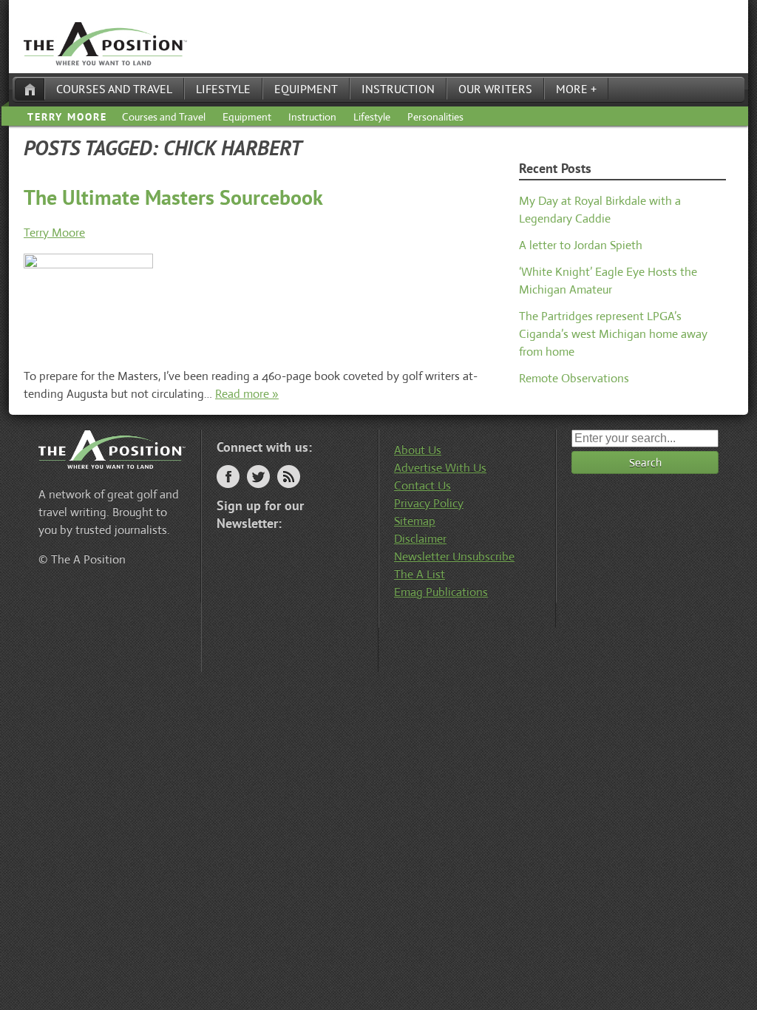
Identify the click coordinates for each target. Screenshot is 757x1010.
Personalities (435, 116)
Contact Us (422, 485)
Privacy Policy (429, 503)
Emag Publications (441, 592)
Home (29, 89)
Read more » (247, 393)
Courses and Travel (114, 88)
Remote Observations (574, 378)
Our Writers (495, 88)
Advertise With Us (440, 467)
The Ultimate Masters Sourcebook (173, 197)
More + (576, 88)
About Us (417, 450)
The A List (419, 574)
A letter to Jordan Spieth (580, 245)
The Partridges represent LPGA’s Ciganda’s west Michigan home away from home (613, 333)
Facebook (228, 476)
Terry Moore (67, 116)
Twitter (258, 476)
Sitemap (414, 521)
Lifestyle (223, 88)
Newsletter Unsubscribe (454, 556)
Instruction (398, 88)
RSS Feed (288, 476)
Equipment (306, 88)
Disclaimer (420, 538)
